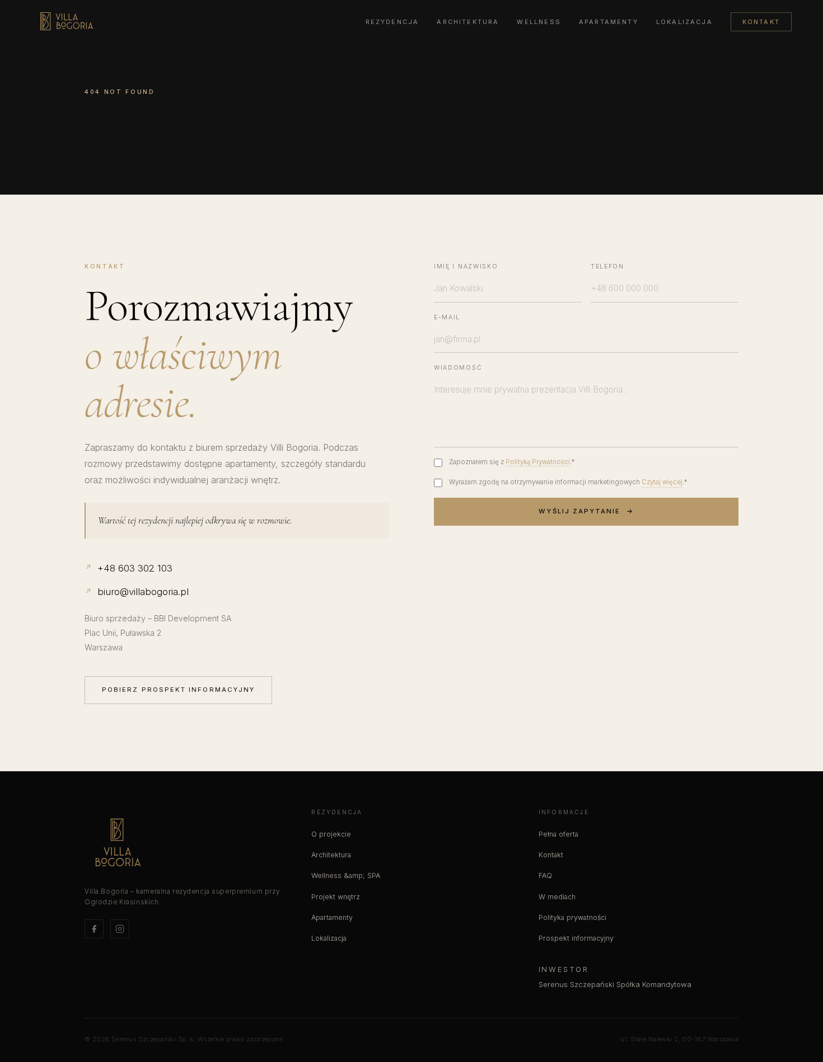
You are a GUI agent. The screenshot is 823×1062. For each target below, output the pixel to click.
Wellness (538, 22)
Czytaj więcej (662, 482)
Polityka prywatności (572, 917)
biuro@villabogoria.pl (137, 591)
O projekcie (331, 834)
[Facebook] (94, 928)
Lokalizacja (684, 22)
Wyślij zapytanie (586, 511)
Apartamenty (608, 22)
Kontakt (761, 22)
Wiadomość (458, 367)
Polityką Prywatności (538, 462)
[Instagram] (119, 928)
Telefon (607, 266)
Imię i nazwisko (466, 266)
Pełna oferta (558, 834)
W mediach (557, 897)
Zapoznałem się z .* (511, 462)
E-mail (447, 317)
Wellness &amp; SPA (345, 875)
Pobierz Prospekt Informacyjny (178, 689)
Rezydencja (392, 22)
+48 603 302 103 (128, 568)
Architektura (468, 22)
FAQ (545, 875)
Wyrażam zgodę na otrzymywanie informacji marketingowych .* (568, 482)
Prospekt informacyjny (576, 938)
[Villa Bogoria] (66, 21)
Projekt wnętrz (335, 897)
